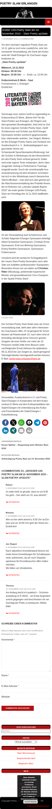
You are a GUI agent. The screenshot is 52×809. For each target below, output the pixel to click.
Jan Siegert (11, 544)
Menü (48, 21)
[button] (5, 422)
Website (5, 697)
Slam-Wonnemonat (26, 753)
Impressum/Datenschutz (38, 806)
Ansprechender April (26, 758)
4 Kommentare (27, 39)
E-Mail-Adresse (10, 686)
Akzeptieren (30, 801)
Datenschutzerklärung (29, 799)
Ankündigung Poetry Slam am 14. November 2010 (25, 457)
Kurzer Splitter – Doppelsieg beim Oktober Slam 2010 (24, 444)
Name (5, 675)
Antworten (13, 502)
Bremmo (10, 513)
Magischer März (26, 763)
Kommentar (8, 639)
